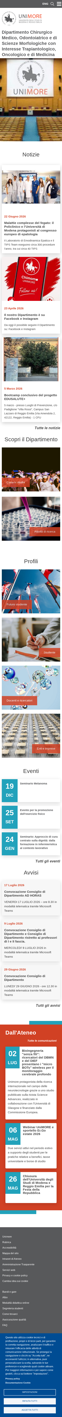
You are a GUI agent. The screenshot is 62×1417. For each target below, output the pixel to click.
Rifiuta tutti (29, 1401)
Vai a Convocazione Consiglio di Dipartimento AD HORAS (31, 898)
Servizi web (8, 1270)
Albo (5, 1297)
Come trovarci (10, 1314)
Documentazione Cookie (18, 1383)
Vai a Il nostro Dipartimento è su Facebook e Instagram (31, 295)
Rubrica (6, 1242)
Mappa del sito (10, 1253)
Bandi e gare (9, 1292)
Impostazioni (29, 1392)
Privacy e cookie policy (15, 1275)
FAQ (4, 1325)
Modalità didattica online (15, 1303)
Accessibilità (9, 1247)
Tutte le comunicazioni (42, 1040)
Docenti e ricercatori (31, 689)
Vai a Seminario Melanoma (31, 790)
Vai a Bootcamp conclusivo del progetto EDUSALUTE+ (31, 379)
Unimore (7, 1236)
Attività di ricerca (31, 520)
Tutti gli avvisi (48, 1005)
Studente (31, 641)
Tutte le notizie (47, 428)
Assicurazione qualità (14, 1319)
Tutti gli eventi (47, 861)
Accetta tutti (30, 1410)
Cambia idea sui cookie (15, 1281)
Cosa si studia (31, 470)
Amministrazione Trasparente (18, 1264)
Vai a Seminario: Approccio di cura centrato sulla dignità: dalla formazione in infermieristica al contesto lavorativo (31, 843)
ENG (45, 3)
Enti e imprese (31, 737)
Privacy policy (12, 1379)
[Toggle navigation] (59, 4)
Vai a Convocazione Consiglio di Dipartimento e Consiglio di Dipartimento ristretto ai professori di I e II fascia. (31, 940)
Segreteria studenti (12, 1308)
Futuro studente (31, 592)
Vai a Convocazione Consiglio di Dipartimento (31, 982)
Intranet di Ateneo (12, 1259)
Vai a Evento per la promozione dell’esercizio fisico (31, 817)
